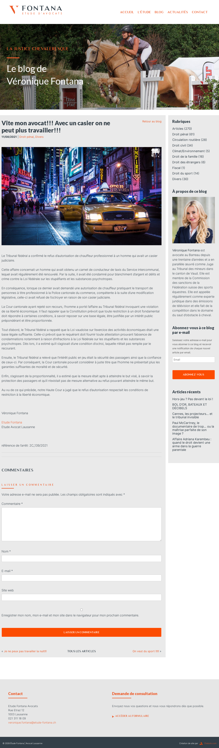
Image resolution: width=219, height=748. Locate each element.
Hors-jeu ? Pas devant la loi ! (192, 399)
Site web (8, 590)
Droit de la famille (184, 156)
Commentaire (12, 504)
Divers (39, 136)
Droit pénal (26, 136)
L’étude (144, 12)
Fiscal (176, 168)
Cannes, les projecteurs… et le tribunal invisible (192, 415)
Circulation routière (186, 140)
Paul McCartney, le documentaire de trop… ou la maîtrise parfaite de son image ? (193, 428)
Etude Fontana (12, 422)
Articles (177, 128)
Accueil (127, 12)
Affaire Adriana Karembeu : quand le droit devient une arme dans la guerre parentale (191, 444)
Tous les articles (81, 651)
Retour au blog (152, 121)
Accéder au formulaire (132, 715)
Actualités (177, 12)
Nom (6, 551)
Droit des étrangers (186, 162)
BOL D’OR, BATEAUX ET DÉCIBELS (189, 406)
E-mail (7, 571)
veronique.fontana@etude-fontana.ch (32, 722)
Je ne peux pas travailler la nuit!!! (25, 651)
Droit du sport (182, 173)
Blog (159, 12)
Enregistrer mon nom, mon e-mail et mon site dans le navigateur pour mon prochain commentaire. (70, 615)
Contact (200, 12)
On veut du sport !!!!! (146, 651)
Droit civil (179, 145)
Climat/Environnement (188, 151)
